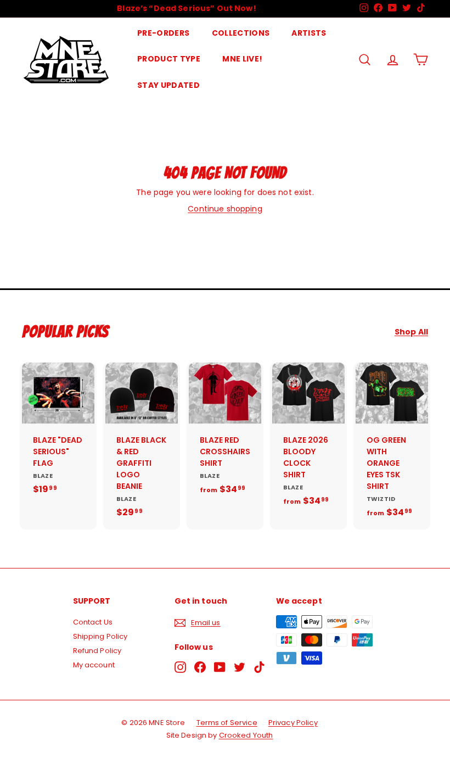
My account (94, 665)
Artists (308, 32)
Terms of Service (226, 722)
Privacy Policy (293, 722)
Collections (241, 32)
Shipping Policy (100, 636)
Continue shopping (225, 208)
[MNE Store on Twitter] (239, 667)
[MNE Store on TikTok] (259, 667)
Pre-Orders (163, 32)
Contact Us (93, 622)
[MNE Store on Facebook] (200, 667)
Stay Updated (168, 85)
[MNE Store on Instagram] (180, 667)
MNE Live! (242, 58)
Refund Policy (97, 650)
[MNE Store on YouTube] (220, 667)
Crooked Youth (246, 735)
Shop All (411, 332)
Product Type (168, 58)
